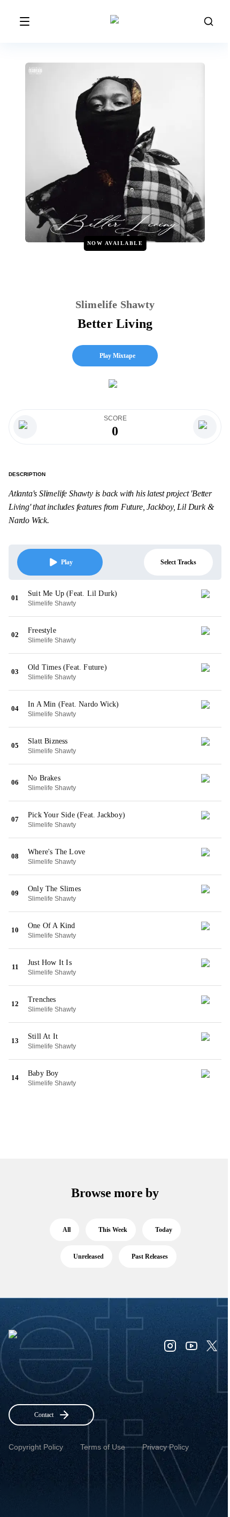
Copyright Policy (36, 1447)
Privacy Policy (165, 1447)
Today (163, 1229)
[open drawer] (24, 21)
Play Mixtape (117, 355)
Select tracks (178, 562)
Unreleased (88, 1256)
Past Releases (150, 1256)
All (67, 1229)
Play (67, 562)
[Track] (209, 598)
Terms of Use (102, 1447)
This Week (112, 1229)
